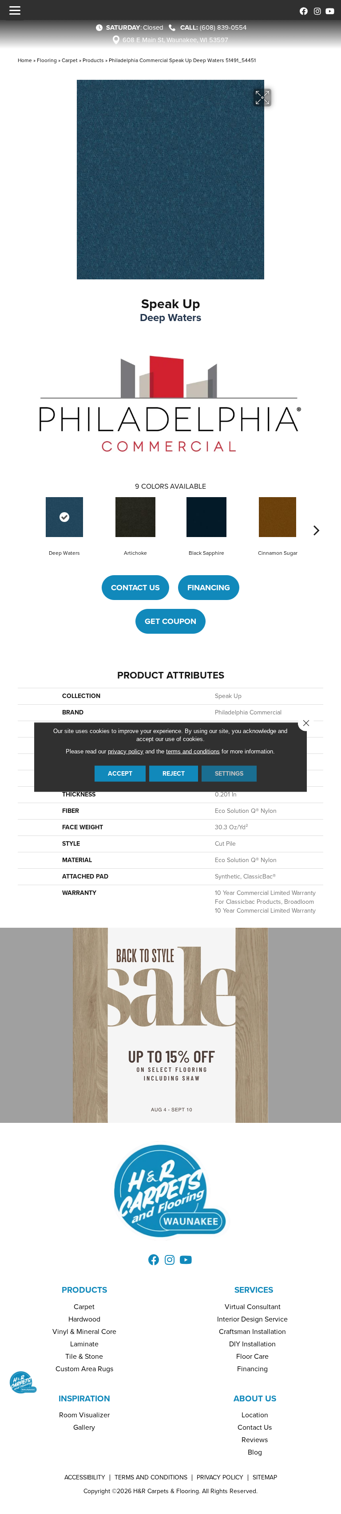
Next (316, 516)
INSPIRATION (84, 1398)
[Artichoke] (135, 517)
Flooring (47, 60)
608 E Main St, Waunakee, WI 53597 (175, 40)
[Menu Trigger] (14, 10)
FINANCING (208, 587)
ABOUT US (255, 1398)
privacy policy (125, 751)
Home (25, 60)
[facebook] (302, 10)
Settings (229, 773)
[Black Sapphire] (206, 517)
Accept (120, 773)
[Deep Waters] (64, 517)
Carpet (70, 60)
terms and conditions (193, 751)
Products (93, 60)
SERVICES (253, 1289)
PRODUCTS (84, 1289)
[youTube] (328, 10)
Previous (24, 516)
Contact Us (135, 587)
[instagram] (315, 10)
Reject (174, 773)
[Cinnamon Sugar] (277, 517)
